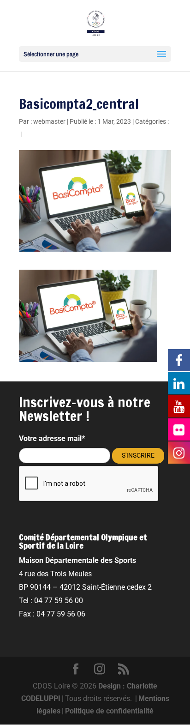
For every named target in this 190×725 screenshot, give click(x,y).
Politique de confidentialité (109, 711)
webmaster (49, 121)
